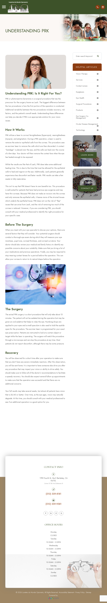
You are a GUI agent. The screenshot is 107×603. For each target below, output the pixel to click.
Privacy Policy (80, 592)
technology (80, 130)
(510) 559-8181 (53, 494)
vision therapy (81, 74)
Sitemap (88, 592)
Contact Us (87, 188)
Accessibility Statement (66, 592)
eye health (80, 98)
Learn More (87, 155)
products (79, 110)
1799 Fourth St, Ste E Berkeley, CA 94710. (54, 481)
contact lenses (81, 86)
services (79, 80)
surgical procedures (84, 104)
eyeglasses (80, 92)
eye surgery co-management (82, 117)
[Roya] (53, 598)
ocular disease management (87, 124)
